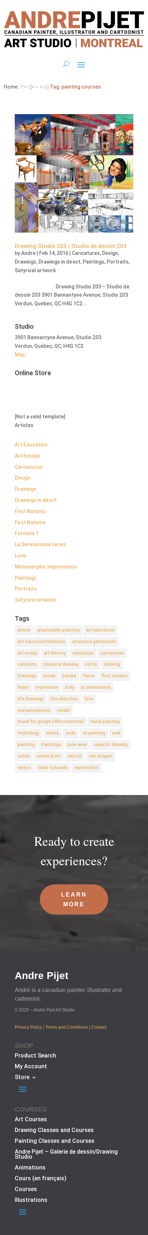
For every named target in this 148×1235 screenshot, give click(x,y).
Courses (26, 1190)
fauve (89, 675)
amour (24, 630)
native (52, 733)
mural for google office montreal (50, 721)
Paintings (94, 262)
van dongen (100, 756)
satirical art (49, 756)
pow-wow (77, 744)
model (63, 710)
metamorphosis (34, 710)
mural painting (105, 721)
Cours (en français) (40, 1179)
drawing (112, 664)
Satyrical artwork (35, 270)
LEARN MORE (74, 899)
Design (110, 253)
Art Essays (27, 456)
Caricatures (86, 253)
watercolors (86, 767)
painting (26, 744)
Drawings (25, 262)
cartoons (27, 664)
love (89, 698)
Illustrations (31, 1200)
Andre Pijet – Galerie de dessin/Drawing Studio (66, 1154)
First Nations (30, 511)
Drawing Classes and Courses (54, 1130)
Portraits (118, 262)
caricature (82, 653)
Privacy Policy (28, 1027)
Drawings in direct (59, 262)
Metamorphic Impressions (46, 567)
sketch (75, 756)
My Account (31, 1067)
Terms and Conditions (66, 1027)
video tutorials (53, 767)
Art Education (31, 445)
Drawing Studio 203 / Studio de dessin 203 (70, 246)
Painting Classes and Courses (54, 1141)
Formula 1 (26, 533)
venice (24, 767)
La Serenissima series (40, 544)
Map (20, 355)
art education (100, 630)
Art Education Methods (41, 641)
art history (54, 653)
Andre (28, 253)
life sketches (64, 698)
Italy (69, 687)
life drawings (31, 698)
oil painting (94, 733)
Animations (30, 1168)
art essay (27, 653)
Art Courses (31, 1120)
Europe (69, 675)
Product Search (35, 1056)
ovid (116, 733)
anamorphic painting (58, 630)
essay (49, 675)
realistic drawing (111, 744)
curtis (91, 664)
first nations (115, 675)
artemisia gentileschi (94, 641)
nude (71, 733)
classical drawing (60, 664)
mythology (28, 733)
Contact (98, 1027)
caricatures (112, 653)
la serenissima (96, 687)
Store (22, 1078)
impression (47, 687)
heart (23, 687)
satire (24, 756)
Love (20, 555)
